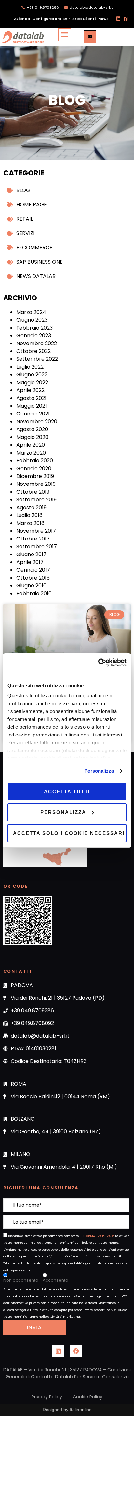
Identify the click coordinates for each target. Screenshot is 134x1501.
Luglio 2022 (30, 367)
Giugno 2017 (31, 554)
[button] (64, 34)
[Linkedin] (58, 1351)
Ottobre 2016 (33, 578)
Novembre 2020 (36, 421)
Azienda (22, 18)
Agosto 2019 (31, 507)
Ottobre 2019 (32, 492)
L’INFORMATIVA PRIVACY (96, 1236)
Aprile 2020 (30, 445)
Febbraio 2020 (34, 460)
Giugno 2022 (31, 374)
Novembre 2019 (36, 484)
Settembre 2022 (37, 359)
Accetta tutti (67, 791)
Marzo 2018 (30, 523)
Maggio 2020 (32, 437)
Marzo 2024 (31, 312)
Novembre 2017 (36, 531)
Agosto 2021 (31, 398)
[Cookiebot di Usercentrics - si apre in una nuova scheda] (98, 662)
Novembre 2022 (36, 343)
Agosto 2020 (32, 429)
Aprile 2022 (30, 390)
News (103, 18)
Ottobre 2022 (33, 351)
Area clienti (84, 18)
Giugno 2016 (31, 585)
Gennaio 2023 (33, 335)
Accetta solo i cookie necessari (69, 833)
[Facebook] (76, 1351)
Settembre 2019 (36, 499)
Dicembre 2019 (35, 476)
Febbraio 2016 (34, 593)
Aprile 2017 (30, 562)
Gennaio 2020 (33, 468)
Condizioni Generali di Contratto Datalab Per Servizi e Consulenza (68, 1373)
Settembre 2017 (36, 546)
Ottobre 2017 (33, 538)
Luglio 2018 (29, 515)
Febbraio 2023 (34, 327)
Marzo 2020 (31, 452)
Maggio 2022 (32, 382)
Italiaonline (81, 1409)
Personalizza (99, 771)
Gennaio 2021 (33, 413)
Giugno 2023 (31, 320)
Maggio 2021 (31, 406)
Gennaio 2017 (33, 570)
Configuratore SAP (51, 18)
